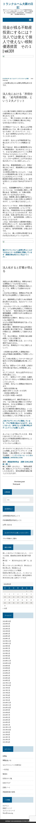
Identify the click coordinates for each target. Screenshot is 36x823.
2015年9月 (6, 732)
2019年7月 (6, 648)
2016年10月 (7, 707)
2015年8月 (6, 735)
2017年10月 (7, 685)
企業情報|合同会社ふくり (11, 515)
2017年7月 (6, 690)
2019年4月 (6, 656)
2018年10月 (7, 663)
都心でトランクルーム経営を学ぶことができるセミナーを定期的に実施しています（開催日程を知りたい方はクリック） (17, 253)
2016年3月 (6, 720)
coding (5, 756)
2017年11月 (7, 683)
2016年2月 (6, 722)
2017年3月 (6, 698)
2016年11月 (7, 705)
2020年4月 (6, 636)
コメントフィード (9, 811)
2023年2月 (6, 626)
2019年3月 (6, 658)
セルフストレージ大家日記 (12, 765)
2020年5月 (6, 634)
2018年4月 (6, 678)
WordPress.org (8, 813)
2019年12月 (7, 641)
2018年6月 (6, 673)
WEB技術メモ (7, 760)
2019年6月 (6, 651)
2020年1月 (6, 638)
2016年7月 (6, 715)
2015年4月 (6, 742)
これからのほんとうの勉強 (12, 570)
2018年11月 (7, 661)
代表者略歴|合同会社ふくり (12, 520)
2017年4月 (6, 695)
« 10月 (5, 608)
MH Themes (28, 821)
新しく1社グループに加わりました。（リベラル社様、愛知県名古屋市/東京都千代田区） (18, 555)
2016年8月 (6, 712)
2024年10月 (7, 621)
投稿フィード (7, 808)
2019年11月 (7, 643)
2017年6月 (6, 693)
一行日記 (6, 769)
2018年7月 (6, 671)
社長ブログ (6, 783)
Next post (16, 484)
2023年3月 (6, 624)
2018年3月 (6, 680)
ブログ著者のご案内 (10, 538)
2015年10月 (7, 730)
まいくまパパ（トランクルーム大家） (19, 78)
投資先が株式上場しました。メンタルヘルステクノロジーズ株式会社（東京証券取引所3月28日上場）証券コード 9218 (17, 575)
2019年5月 (6, 653)
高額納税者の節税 (9, 792)
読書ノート (6, 787)
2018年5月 (6, 675)
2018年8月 (6, 668)
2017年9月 (6, 688)
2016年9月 (6, 710)
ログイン (6, 806)
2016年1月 (6, 725)
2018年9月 (6, 666)
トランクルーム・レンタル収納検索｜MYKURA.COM (18, 456)
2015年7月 (6, 737)
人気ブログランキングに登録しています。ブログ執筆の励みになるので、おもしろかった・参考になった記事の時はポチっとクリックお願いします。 (17, 424)
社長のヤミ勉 (7, 778)
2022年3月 (6, 629)
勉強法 (5, 774)
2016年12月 (7, 702)
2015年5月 (6, 739)
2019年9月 (6, 646)
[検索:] (18, 500)
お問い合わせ (7, 524)
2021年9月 (6, 631)
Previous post (19, 481)
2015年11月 (7, 727)
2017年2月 (6, 700)
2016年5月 (6, 717)
